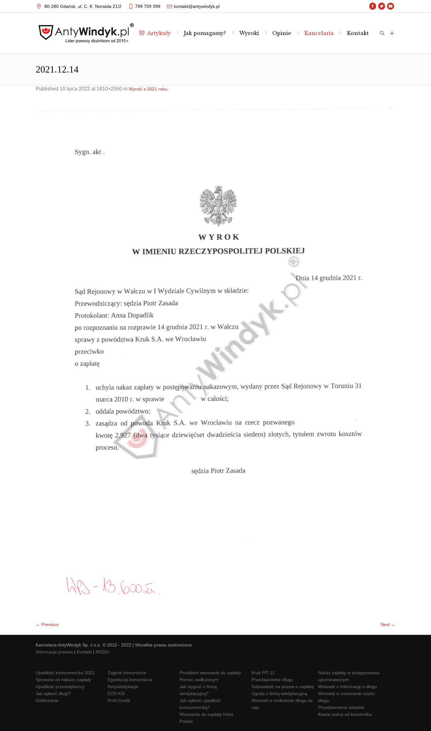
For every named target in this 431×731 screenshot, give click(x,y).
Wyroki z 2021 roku (148, 88)
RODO (102, 651)
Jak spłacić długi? (53, 693)
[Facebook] (372, 6)
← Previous (47, 624)
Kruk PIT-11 (263, 672)
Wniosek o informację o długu (347, 686)
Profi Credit (119, 700)
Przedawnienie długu (272, 679)
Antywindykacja (123, 686)
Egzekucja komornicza (130, 679)
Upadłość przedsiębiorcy (60, 686)
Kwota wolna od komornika (345, 714)
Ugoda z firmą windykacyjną (279, 693)
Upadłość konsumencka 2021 (65, 672)
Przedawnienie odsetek (341, 707)
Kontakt (84, 651)
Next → (388, 624)
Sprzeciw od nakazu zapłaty (63, 679)
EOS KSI (116, 693)
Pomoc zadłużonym (199, 679)
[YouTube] (390, 6)
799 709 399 (147, 6)
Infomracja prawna (54, 651)
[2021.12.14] (215, 360)
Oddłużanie (47, 700)
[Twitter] (381, 6)
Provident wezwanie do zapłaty (210, 672)
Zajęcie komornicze (127, 672)
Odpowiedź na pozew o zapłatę (282, 686)
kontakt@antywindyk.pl (197, 6)
